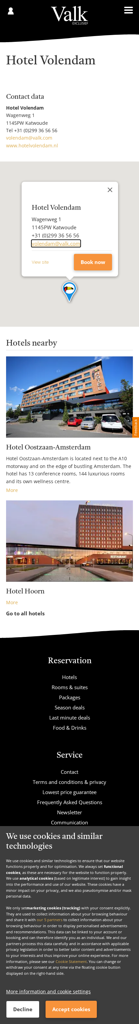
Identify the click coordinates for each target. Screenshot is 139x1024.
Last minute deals (69, 717)
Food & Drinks (69, 727)
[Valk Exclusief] (69, 15)
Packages (69, 697)
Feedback (135, 427)
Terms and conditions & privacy (69, 782)
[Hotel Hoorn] (69, 541)
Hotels (69, 677)
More (12, 490)
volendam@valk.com (29, 138)
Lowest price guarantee (69, 792)
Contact (69, 771)
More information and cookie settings (48, 991)
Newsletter (69, 812)
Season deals (70, 707)
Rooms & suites (70, 687)
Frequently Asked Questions (69, 802)
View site (40, 262)
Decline (22, 1009)
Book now (93, 262)
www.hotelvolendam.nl (32, 145)
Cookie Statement (71, 961)
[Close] (110, 190)
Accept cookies (71, 1009)
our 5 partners (49, 919)
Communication (69, 822)
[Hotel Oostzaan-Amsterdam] (69, 397)
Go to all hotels (25, 613)
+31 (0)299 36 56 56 (35, 130)
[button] (70, 292)
